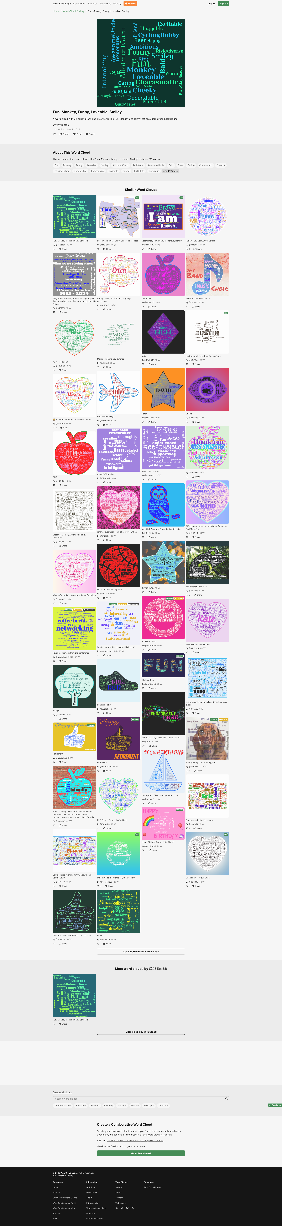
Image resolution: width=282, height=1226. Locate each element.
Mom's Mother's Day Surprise (110, 359)
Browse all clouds (62, 1092)
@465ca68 (62, 124)
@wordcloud (61, 657)
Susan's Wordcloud (150, 471)
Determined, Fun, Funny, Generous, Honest (117, 241)
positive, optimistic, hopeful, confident (203, 356)
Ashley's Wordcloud (106, 474)
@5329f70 (60, 541)
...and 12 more (170, 171)
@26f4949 (193, 882)
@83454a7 (149, 588)
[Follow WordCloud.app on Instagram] (116, 1208)
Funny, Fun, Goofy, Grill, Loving (200, 241)
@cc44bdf (149, 417)
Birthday (108, 1105)
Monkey (67, 165)
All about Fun (148, 680)
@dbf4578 (193, 417)
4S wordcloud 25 (60, 362)
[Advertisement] (141, 1062)
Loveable (91, 165)
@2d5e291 (60, 481)
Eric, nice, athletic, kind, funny (200, 820)
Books (118, 1192)
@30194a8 (60, 821)
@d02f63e (105, 709)
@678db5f (60, 714)
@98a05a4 (193, 360)
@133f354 (60, 882)
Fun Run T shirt (104, 705)
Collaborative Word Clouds (65, 1198)
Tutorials (57, 1213)
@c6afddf (104, 363)
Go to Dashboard (141, 1153)
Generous (154, 171)
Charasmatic (205, 165)
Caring (191, 165)
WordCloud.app (62, 3)
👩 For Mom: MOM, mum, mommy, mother (72, 419)
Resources (105, 3)
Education (81, 1105)
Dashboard (79, 3)
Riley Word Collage (105, 416)
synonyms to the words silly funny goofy (116, 878)
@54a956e (194, 472)
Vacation (122, 1105)
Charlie (189, 414)
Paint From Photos (152, 1187)
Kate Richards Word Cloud (198, 644)
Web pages (120, 1203)
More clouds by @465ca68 (141, 1031)
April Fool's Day (149, 641)
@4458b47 (149, 302)
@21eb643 (149, 360)
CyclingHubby (62, 171)
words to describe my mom (109, 589)
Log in (211, 3)
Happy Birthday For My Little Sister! (158, 842)
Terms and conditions (96, 1208)
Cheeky (221, 165)
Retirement (58, 754)
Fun (56, 165)
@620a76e (60, 366)
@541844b (105, 939)
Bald (171, 165)
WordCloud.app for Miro (64, 1208)
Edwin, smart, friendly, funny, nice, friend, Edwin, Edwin (72, 876)
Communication (63, 1105)
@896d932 (105, 478)
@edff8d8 (104, 305)
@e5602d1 (105, 420)
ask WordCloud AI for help (157, 1134)
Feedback (90, 1213)
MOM (144, 356)
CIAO (55, 477)
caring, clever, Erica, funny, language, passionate (114, 300)
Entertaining (97, 171)
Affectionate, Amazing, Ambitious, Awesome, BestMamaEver (206, 527)
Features (92, 3)
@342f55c (104, 536)
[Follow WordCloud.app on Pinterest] (132, 1208)
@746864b (60, 939)
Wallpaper (149, 1105)
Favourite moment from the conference (71, 653)
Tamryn (56, 710)
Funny (79, 165)
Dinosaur (163, 1105)
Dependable (80, 171)
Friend (126, 171)
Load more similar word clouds (141, 951)
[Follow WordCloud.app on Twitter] (122, 1208)
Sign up (223, 3)
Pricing (132, 3)
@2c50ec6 (149, 799)
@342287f (60, 308)
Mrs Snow (146, 298)
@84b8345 (194, 648)
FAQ (55, 1218)
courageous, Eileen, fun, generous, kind (160, 795)
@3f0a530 (193, 709)
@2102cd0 (193, 533)
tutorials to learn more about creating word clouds (135, 1140)
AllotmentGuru (120, 165)
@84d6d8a (105, 824)
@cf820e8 (193, 590)
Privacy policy (92, 1203)
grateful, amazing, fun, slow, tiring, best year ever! (206, 703)
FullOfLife (139, 171)
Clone (92, 134)
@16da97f (104, 593)
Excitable (113, 171)
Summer (95, 1105)
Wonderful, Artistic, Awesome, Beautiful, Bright (74, 595)
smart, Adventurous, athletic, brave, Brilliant (117, 532)
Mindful (135, 1105)
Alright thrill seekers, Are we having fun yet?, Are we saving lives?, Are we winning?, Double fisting (74, 301)
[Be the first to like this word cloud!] (54, 134)
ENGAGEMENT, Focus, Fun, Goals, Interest (161, 737)
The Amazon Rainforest (196, 586)
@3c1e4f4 (148, 741)
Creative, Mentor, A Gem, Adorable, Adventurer (69, 536)
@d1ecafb (60, 423)
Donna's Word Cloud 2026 (198, 878)
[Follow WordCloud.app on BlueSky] (127, 1208)
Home (56, 11)
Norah (144, 414)
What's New (91, 1192)
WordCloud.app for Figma (64, 1203)
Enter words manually (157, 1131)
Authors (119, 1198)
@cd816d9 (105, 245)
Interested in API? (94, 1218)
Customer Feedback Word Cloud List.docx (72, 935)
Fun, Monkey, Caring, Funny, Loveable (70, 241)
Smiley (104, 165)
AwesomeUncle (156, 165)
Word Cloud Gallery (73, 11)
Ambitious (138, 165)
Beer (180, 165)
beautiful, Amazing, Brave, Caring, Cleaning (161, 529)
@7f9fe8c (193, 302)
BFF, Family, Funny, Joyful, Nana (112, 820)
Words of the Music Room (198, 298)
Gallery (117, 3)
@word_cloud (106, 882)
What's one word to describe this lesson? (116, 647)
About (89, 1198)
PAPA (99, 935)
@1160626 (60, 599)
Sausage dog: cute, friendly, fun (200, 762)
